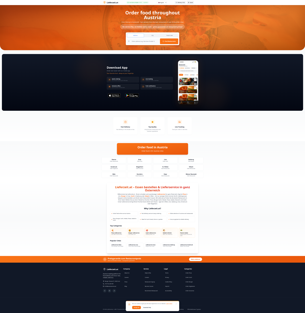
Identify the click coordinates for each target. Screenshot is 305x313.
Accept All (136, 307)
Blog (126, 286)
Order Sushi (189, 277)
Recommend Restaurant (151, 290)
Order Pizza (189, 273)
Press (126, 282)
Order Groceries (190, 290)
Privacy (167, 277)
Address (135, 35)
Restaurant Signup (150, 282)
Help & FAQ (148, 273)
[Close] (176, 304)
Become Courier (149, 286)
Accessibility (168, 290)
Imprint (167, 286)
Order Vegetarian (190, 286)
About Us (127, 273)
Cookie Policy (168, 282)
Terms (166, 273)
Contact (147, 277)
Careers (127, 277)
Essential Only (147, 307)
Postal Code (169, 35)
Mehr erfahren (195, 259)
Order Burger (189, 282)
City (152, 35)
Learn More (169, 303)
